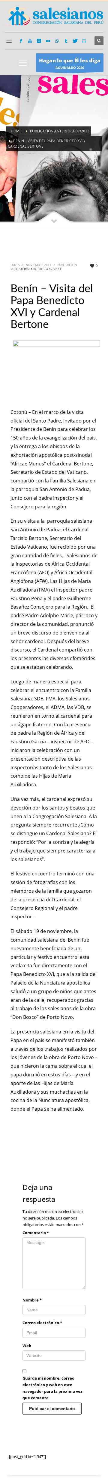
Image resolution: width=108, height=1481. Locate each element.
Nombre (32, 1300)
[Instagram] (39, 40)
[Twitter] (75, 40)
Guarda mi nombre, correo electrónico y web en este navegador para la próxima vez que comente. (52, 1387)
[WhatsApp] (57, 40)
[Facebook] (21, 40)
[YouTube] (30, 40)
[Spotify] (84, 40)
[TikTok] (66, 40)
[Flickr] (48, 40)
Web (26, 1345)
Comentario (35, 1232)
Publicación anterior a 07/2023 (35, 269)
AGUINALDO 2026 (69, 63)
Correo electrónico (42, 1322)
